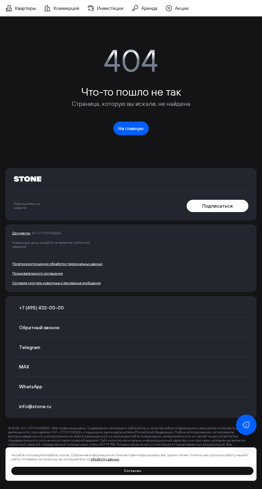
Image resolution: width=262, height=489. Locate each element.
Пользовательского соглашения (37, 273)
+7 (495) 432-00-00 (41, 307)
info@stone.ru (35, 406)
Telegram (29, 347)
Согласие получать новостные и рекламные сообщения (56, 283)
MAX (24, 366)
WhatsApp (30, 386)
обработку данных (104, 459)
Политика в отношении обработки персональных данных (57, 264)
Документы (21, 233)
